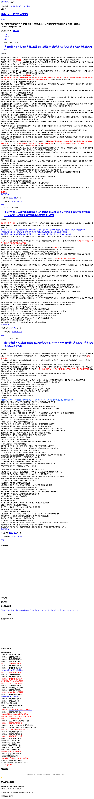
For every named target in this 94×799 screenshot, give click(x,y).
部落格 (6, 37)
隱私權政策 (57, 774)
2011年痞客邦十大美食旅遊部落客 (12, 670)
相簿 (5, 34)
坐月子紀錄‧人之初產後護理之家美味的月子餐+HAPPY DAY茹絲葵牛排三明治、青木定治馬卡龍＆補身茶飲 (36, 234)
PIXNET (33, 774)
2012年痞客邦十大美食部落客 (10, 696)
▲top (2, 204)
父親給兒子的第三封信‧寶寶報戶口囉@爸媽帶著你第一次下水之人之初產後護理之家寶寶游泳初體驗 (34, 232)
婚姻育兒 (16, 31)
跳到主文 (4, 19)
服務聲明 (64, 774)
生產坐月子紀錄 (17, 201)
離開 (10, 796)
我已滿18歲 (4, 796)
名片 (5, 39)
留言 (15, 198)
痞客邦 (11, 198)
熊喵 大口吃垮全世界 (14, 14)
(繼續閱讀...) (5, 194)
